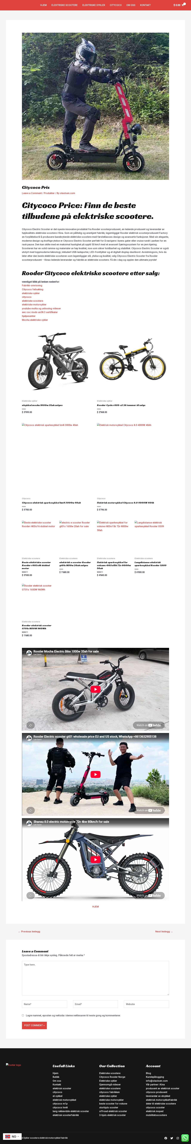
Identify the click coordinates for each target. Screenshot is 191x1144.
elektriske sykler (31, 293)
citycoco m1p (60, 1103)
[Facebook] (165, 1138)
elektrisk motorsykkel (64, 1100)
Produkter (49, 193)
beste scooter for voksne (113, 1103)
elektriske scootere (32, 300)
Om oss (130, 5)
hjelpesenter (29, 316)
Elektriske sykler (93, 5)
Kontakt (145, 5)
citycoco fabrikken (109, 1092)
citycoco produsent (156, 1092)
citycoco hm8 (60, 1107)
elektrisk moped (154, 1111)
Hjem (43, 5)
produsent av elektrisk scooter (162, 1088)
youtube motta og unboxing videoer (41, 308)
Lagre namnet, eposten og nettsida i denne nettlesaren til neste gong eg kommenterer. (73, 1015)
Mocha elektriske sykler (35, 320)
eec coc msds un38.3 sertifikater (40, 312)
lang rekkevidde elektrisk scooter (71, 1111)
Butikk (56, 1077)
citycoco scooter (155, 1107)
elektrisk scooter (62, 1088)
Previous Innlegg (29, 931)
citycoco (26, 297)
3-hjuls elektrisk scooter (112, 1115)
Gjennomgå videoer (110, 1084)
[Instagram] (177, 1138)
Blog (148, 1073)
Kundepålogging (155, 1077)
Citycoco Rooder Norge (112, 1077)
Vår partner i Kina (155, 1084)
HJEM (95, 906)
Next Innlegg (164, 931)
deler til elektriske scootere (161, 1103)
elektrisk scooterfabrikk (66, 1115)
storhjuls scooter (108, 1107)
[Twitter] (171, 1138)
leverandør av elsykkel (158, 1096)
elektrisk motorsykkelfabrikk (161, 1100)
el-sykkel (57, 1096)
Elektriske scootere (64, 5)
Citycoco (116, 5)
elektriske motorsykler (34, 304)
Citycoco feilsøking (32, 289)
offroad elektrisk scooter (113, 1111)
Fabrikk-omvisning (32, 285)
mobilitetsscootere (156, 1115)
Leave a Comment (32, 193)
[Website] (146, 1004)
